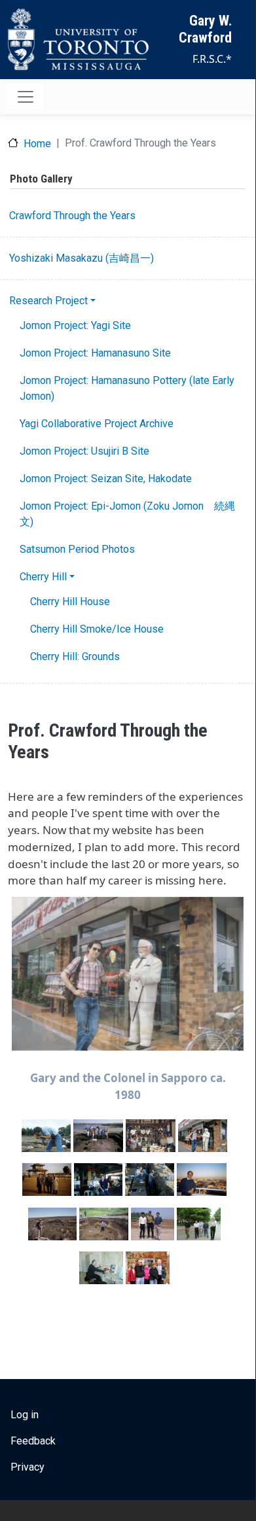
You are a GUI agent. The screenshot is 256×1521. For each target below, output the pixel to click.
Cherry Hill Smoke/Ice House (97, 629)
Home (37, 143)
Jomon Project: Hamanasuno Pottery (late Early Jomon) (127, 388)
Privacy (27, 1467)
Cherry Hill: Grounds (75, 656)
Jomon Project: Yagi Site (75, 325)
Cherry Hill (43, 576)
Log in (24, 1414)
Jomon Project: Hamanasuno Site (95, 353)
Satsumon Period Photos (77, 549)
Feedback (33, 1441)
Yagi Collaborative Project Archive (97, 423)
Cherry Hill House (70, 601)
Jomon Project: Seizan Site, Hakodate (106, 478)
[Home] (78, 39)
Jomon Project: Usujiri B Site (84, 451)
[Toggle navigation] (25, 96)
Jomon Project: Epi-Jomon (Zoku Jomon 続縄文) (127, 514)
